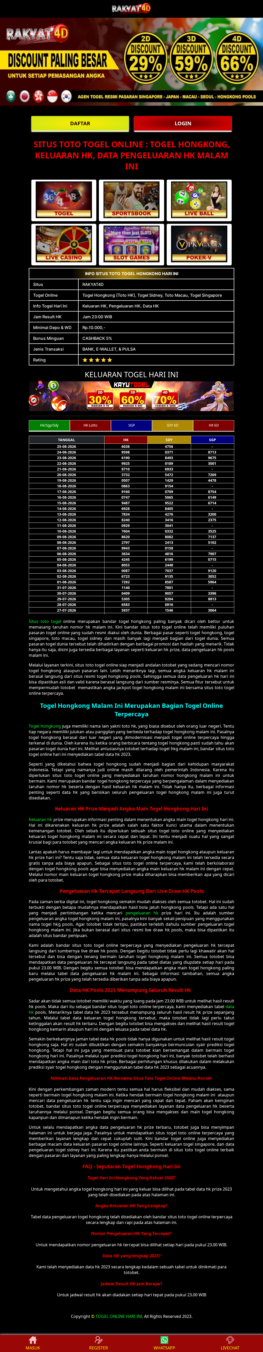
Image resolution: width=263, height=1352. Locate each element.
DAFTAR (80, 123)
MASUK (33, 1348)
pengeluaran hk (140, 913)
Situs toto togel (45, 621)
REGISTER (98, 1348)
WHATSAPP (164, 1348)
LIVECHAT (230, 1348)
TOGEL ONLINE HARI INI (119, 1316)
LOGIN (183, 123)
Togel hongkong (45, 726)
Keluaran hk (40, 819)
